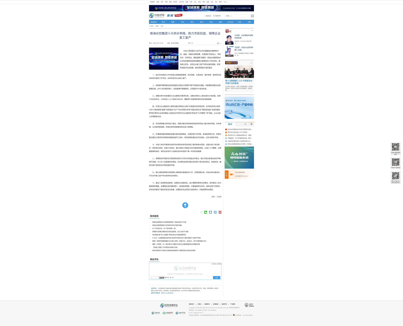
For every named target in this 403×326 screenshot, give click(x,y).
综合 (163, 22)
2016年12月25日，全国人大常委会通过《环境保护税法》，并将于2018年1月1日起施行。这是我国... (239, 88)
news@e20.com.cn (241, 176)
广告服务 (232, 304)
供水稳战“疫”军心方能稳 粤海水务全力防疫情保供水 (169, 235)
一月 (244, 124)
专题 (166, 2)
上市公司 (181, 2)
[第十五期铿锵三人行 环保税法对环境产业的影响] (239, 66)
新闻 (158, 2)
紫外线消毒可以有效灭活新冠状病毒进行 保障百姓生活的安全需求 (173, 250)
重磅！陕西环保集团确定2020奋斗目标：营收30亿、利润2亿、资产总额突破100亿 (179, 241)
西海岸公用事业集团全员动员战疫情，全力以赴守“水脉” (170, 231)
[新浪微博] (220, 211)
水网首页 (152, 2)
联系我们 (191, 304)
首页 (152, 26)
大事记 (199, 304)
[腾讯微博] (215, 211)
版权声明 (224, 304)
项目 (191, 22)
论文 (195, 2)
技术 (201, 22)
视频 (170, 2)
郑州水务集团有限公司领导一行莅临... (240, 144)
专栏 (162, 2)
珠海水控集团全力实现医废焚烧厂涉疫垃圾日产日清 (169, 222)
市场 (182, 22)
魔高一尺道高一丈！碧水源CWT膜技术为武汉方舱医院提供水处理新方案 (176, 244)
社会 (211, 22)
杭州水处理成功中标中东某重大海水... (240, 129)
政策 (187, 2)
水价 (212, 2)
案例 (220, 2)
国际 (220, 22)
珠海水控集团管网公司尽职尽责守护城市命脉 (167, 225)
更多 (252, 30)
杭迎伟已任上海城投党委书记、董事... (240, 135)
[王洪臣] (229, 35)
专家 (203, 2)
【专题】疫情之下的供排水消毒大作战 (164, 247)
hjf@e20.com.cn (198, 312)
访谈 (239, 22)
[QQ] (210, 211)
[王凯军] (229, 47)
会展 (208, 2)
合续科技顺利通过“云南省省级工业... (240, 141)
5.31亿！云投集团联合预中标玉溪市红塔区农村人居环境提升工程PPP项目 (176, 238)
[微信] (205, 211)
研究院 (175, 2)
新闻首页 (154, 22)
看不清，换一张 (169, 277)
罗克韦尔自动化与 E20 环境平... (238, 132)
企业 (216, 2)
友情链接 (215, 304)
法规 (191, 2)
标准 (199, 2)
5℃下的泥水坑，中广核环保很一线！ (164, 228)
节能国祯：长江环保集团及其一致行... (240, 138)
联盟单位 (207, 304)
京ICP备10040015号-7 (225, 315)
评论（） (191, 43)
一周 (250, 124)
